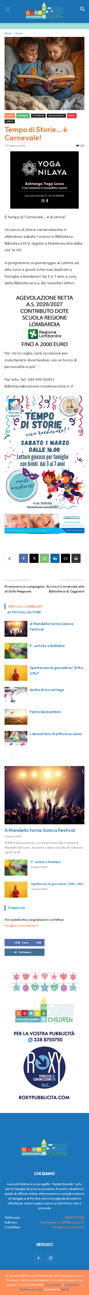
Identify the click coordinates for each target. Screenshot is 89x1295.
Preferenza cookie (31, 1289)
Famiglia (23, 115)
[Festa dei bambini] (16, 717)
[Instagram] (50, 1258)
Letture (9, 121)
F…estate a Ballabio (47, 645)
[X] (34, 558)
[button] (82, 9)
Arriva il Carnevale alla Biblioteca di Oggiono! (65, 588)
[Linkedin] (55, 558)
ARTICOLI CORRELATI (25, 606)
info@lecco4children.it (21, 925)
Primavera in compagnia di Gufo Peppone (24, 588)
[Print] (76, 558)
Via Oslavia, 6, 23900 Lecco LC (62, 1222)
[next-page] (15, 756)
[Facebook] (23, 558)
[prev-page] (7, 756)
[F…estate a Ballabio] (16, 651)
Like (38, 942)
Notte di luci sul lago (47, 689)
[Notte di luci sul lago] (16, 695)
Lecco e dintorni (56, 115)
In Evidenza (38, 115)
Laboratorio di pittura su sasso (56, 733)
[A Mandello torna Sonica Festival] (16, 629)
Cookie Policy (72, 1285)
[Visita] (44, 180)
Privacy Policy (53, 1285)
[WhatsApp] (44, 558)
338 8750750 (74, 1217)
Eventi (19, 33)
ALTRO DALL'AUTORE (24, 612)
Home (8, 33)
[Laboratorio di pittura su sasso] (16, 739)
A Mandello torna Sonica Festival (40, 830)
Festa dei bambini (45, 711)
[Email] (65, 558)
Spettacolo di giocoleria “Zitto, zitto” (57, 884)
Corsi (72, 115)
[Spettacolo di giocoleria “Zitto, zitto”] (16, 673)
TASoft (65, 1289)
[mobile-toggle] (7, 9)
